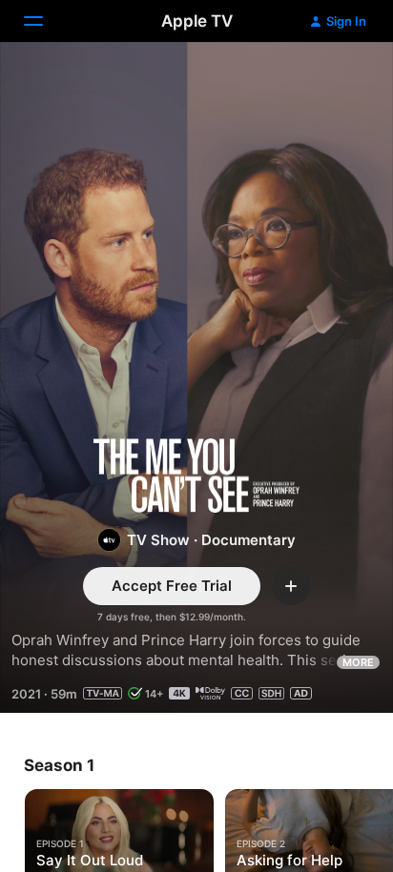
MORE (358, 662)
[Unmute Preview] (341, 79)
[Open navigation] (45, 21)
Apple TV (197, 20)
